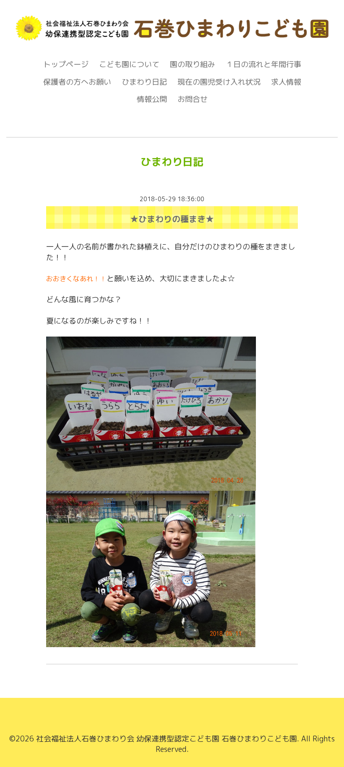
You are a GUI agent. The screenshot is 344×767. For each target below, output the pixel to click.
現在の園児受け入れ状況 (219, 82)
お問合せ (192, 99)
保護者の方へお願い (77, 82)
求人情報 (286, 82)
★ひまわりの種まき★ (172, 219)
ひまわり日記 (144, 82)
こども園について (129, 64)
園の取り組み (192, 64)
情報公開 (152, 99)
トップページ (66, 64)
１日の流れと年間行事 (263, 64)
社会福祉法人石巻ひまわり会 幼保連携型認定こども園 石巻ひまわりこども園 (166, 738)
